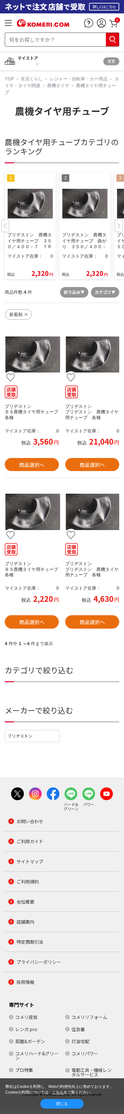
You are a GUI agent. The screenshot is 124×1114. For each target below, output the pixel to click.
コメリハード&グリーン (37, 1055)
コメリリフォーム (89, 1017)
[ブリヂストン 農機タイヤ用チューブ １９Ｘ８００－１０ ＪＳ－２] (92, 512)
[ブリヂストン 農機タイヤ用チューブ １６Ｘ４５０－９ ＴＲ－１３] (32, 512)
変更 (111, 61)
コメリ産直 (26, 1017)
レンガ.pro (26, 1029)
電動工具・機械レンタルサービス (92, 1072)
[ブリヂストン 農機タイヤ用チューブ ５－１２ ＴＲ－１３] (32, 355)
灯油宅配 (80, 1041)
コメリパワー (85, 1053)
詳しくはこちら (104, 6)
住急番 (78, 1029)
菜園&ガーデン (30, 1041)
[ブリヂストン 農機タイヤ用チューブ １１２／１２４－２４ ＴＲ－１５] (92, 355)
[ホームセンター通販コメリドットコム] (43, 24)
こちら (58, 1092)
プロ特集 (24, 1070)
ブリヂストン (20, 736)
